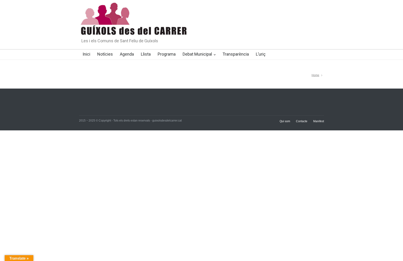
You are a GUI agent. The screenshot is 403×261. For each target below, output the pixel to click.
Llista (146, 54)
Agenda (127, 54)
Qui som (285, 121)
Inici (86, 54)
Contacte (301, 121)
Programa (167, 54)
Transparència (235, 54)
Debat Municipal (197, 54)
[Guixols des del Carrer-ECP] (193, 34)
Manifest (318, 121)
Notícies (105, 54)
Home (315, 75)
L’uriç (261, 54)
